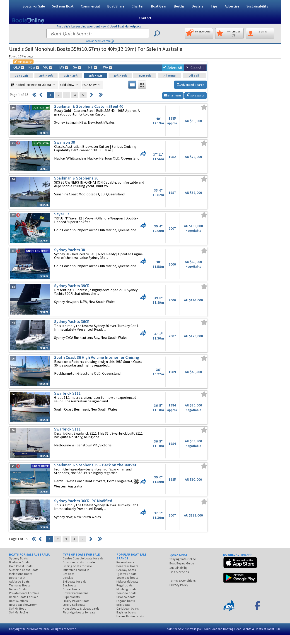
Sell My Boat (17, 608)
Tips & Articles (179, 572)
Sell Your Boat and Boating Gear (219, 629)
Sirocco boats (125, 597)
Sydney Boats (18, 558)
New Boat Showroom (23, 605)
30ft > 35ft (70, 76)
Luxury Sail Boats (74, 605)
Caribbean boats (127, 608)
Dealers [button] (197, 6)
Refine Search (23, 61)
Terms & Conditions (182, 580)
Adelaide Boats (19, 581)
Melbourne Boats (20, 574)
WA (105, 67)
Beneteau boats (127, 566)
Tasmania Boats (19, 585)
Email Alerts (174, 95)
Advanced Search (98, 41)
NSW (31, 67)
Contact (145, 18)
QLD (16, 67)
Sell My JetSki (18, 612)
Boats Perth (17, 578)
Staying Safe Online (182, 559)
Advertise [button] (232, 6)
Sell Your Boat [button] (63, 6)
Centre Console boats (83, 558)
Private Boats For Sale (24, 593)
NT (90, 67)
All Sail (194, 76)
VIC (45, 67)
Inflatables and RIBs (76, 570)
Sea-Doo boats (126, 593)
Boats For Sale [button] (33, 6)
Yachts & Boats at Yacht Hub (261, 629)
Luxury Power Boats (76, 601)
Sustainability (257, 6)
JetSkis (68, 578)
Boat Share (115, 6)
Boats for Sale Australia (180, 629)
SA (75, 67)
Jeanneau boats (127, 578)
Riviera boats (125, 562)
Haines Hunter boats (130, 616)
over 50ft (145, 76)
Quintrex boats (126, 574)
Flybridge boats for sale (79, 612)
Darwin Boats (18, 589)
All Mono (170, 76)
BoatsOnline (41, 629)
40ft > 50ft (120, 76)
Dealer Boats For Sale (23, 597)
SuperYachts (71, 597)
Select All (174, 67)
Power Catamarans (75, 593)
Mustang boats (126, 589)
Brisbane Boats (19, 562)
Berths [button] (179, 6)
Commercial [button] (90, 6)
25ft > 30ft (46, 76)
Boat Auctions (18, 601)
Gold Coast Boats (21, 566)
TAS (61, 67)
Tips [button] (214, 6)
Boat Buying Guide (181, 563)
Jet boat (68, 574)
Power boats (71, 589)
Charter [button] (138, 6)
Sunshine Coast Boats (24, 570)
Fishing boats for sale (77, 566)
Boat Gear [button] (159, 6)
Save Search (197, 95)
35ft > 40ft (95, 76)
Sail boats (69, 585)
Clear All (197, 67)
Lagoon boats (125, 601)
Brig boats (123, 605)
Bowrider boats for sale (79, 562)
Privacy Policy (178, 585)
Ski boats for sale (75, 581)
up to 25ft (21, 76)
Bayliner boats (126, 612)
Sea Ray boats (126, 570)
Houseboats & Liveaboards (81, 608)
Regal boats (124, 585)
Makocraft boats (127, 581)
